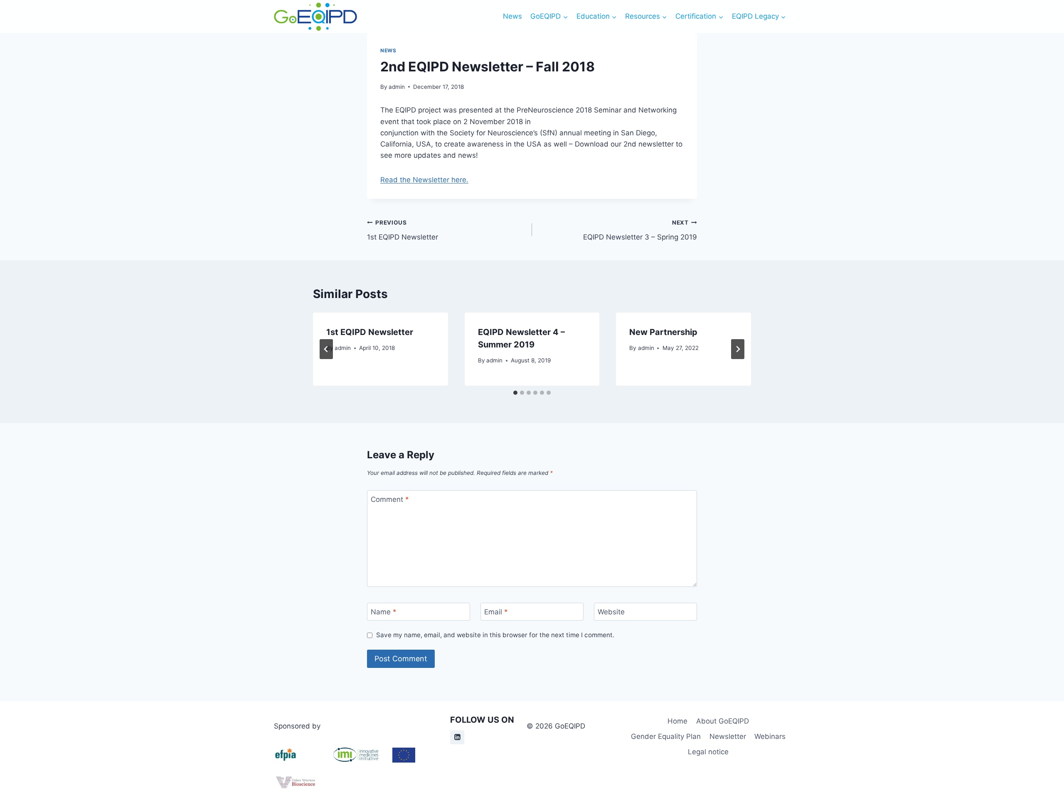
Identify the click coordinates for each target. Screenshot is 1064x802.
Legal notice (708, 752)
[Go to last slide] (326, 349)
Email (496, 612)
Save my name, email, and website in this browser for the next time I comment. (495, 635)
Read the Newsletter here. (424, 180)
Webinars (770, 736)
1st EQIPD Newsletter (402, 230)
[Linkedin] (457, 737)
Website (611, 612)
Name (384, 612)
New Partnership (663, 332)
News (512, 16)
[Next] (737, 349)
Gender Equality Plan (666, 736)
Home (677, 721)
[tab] (515, 393)
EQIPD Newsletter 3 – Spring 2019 (640, 230)
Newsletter (727, 736)
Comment (390, 499)
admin (397, 86)
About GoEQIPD (722, 721)
